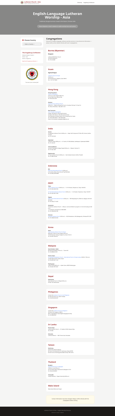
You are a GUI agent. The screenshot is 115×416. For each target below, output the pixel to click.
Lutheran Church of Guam (54, 75)
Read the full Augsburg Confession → (29, 61)
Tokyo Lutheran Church (53, 187)
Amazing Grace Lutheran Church (55, 103)
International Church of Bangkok (55, 366)
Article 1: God (25, 56)
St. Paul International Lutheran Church (57, 192)
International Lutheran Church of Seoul (57, 232)
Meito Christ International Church (55, 198)
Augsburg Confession (88, 2)
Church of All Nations (53, 94)
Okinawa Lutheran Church (54, 216)
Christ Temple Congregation (54, 112)
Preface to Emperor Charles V (28, 55)
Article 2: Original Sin (26, 58)
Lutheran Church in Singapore (60, 310)
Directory (79, 2)
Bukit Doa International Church (55, 170)
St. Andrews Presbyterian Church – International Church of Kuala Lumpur (64, 257)
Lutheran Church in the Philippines (61, 295)
